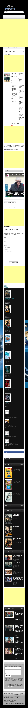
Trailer (22, 693)
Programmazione (16, 696)
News (9, 693)
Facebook (12, 703)
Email (5, 241)
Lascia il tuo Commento (13, 262)
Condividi (5, 202)
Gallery (5, 696)
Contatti (16, 697)
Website (5, 245)
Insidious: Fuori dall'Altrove (11, 374)
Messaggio (6, 249)
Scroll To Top (21, 703)
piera (6, 414)
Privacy (21, 699)
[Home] (14, 7)
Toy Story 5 (15, 480)
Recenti (5, 286)
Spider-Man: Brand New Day (11, 388)
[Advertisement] (14, 33)
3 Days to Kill (7, 313)
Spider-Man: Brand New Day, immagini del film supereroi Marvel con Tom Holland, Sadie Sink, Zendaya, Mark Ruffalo (19, 616)
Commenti (6, 287)
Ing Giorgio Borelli (11, 701)
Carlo (6, 435)
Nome (5, 237)
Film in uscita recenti (15, 694)
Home (5, 47)
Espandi (21, 458)
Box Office (10, 696)
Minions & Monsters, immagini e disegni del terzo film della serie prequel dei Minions (19, 640)
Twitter (16, 703)
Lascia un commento (11, 202)
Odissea (6, 402)
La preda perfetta (14, 207)
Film (9, 47)
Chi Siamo (12, 697)
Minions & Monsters (17, 467)
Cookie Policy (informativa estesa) (10, 700)
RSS (18, 703)
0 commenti (13, 301)
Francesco (7, 423)
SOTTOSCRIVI (8, 675)
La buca (21, 207)
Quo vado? (7, 343)
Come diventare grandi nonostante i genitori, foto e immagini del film (18, 578)
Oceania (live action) (9, 359)
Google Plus (8, 703)
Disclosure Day (16, 492)
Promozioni (6, 697)
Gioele (6, 443)
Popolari (5, 285)
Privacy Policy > (11, 686)
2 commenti (13, 389)
